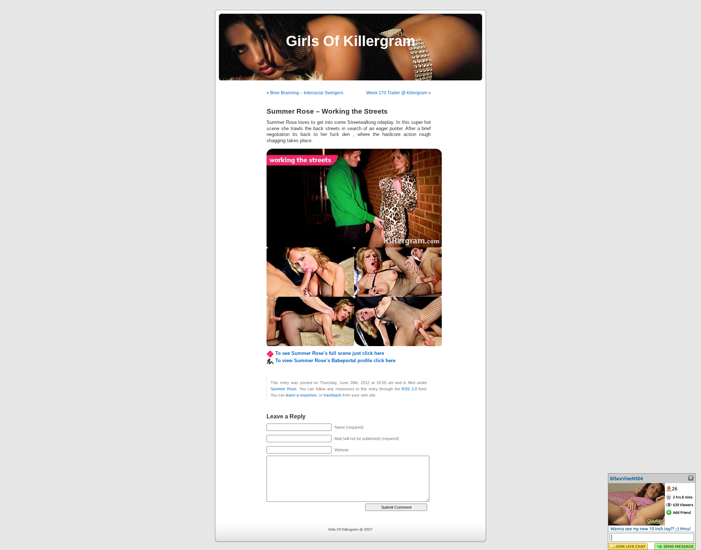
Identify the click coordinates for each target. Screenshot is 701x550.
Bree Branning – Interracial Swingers (306, 92)
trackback (332, 395)
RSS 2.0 (409, 389)
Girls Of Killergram (350, 41)
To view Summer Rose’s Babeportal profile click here (335, 360)
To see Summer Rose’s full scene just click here (329, 353)
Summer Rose (283, 389)
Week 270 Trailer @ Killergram (396, 92)
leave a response (301, 395)
